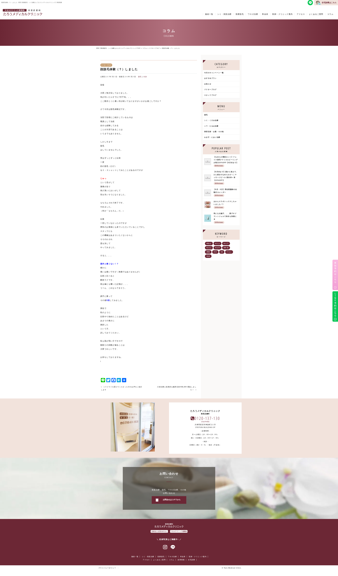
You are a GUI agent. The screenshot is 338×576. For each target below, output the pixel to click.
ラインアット (173, 547)
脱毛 (140, 77)
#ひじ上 (217, 243)
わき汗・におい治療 (212, 137)
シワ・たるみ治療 (211, 126)
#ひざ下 (217, 247)
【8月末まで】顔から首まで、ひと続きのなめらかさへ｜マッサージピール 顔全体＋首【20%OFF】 (226, 177)
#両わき (208, 243)
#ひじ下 (226, 243)
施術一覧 (209, 14)
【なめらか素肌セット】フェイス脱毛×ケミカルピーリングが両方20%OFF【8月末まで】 (226, 161)
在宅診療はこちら (329, 2)
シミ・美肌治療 (224, 14)
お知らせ (207, 84)
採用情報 (181, 560)
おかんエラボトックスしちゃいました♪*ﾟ (225, 204)
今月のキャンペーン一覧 (214, 73)
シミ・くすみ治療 (211, 120)
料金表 (265, 14)
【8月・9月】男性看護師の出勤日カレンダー (225, 192)
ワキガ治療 (253, 14)
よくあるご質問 (316, 14)
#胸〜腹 (226, 247)
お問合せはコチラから (172, 500)
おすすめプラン (210, 78)
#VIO (215, 252)
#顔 (222, 252)
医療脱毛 (240, 14)
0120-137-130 (207, 418)
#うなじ (229, 252)
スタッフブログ (210, 95)
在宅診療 (191, 560)
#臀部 (208, 252)
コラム (330, 14)
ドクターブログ (154, 48)
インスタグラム (165, 547)
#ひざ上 (208, 247)
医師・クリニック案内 (282, 14)
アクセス (301, 14)
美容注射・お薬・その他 (214, 132)
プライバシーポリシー (107, 568)
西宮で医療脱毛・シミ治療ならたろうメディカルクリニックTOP (118, 48)
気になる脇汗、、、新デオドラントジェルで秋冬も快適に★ (225, 218)
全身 (145, 77)
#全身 (208, 256)
